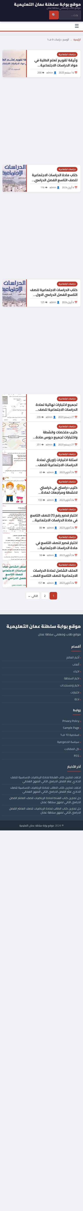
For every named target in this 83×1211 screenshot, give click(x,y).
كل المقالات (71, 748)
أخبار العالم (72, 657)
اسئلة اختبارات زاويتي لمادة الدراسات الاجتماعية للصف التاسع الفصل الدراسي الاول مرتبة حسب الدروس (56, 467)
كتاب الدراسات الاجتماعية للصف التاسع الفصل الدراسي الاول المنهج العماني (53, 295)
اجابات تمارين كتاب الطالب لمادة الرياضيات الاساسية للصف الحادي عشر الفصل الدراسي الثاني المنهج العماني (45, 789)
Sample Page (71, 727)
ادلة (76, 699)
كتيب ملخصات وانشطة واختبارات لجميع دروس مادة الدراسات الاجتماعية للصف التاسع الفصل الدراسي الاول (56, 439)
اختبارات (74, 692)
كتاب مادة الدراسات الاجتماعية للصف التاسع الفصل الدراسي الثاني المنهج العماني (54, 180)
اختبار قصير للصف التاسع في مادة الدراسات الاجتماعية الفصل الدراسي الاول (56, 548)
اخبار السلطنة (71, 678)
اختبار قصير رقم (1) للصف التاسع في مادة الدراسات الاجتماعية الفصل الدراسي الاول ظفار (53, 520)
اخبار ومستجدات (69, 685)
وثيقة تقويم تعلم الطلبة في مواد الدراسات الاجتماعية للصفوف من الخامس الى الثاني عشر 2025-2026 (54, 67)
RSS (76, 755)
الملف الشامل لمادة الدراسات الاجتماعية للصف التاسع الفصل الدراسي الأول (54, 575)
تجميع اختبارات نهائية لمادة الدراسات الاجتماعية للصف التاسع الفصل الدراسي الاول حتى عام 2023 (56, 412)
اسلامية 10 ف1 (69, 734)
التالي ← (33, 595)
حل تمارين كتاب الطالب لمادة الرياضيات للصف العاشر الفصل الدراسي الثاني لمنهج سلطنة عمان (45, 810)
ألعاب (75, 664)
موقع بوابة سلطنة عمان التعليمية (36, 825)
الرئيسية (77, 39)
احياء (76, 671)
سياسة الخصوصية (68, 741)
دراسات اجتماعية (67, 54)
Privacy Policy (70, 721)
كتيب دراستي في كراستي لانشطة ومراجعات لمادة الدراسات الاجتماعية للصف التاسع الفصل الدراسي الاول (56, 495)
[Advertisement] (41, 121)
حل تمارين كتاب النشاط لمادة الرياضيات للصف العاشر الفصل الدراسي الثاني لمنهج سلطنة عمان (45, 799)
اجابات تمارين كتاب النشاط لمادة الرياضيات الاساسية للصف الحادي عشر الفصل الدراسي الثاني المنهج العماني (45, 779)
